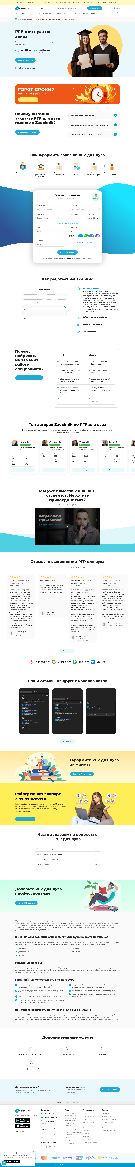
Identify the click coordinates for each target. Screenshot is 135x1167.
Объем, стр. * (75, 214)
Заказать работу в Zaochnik (29, 378)
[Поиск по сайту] (117, 13)
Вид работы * (42, 205)
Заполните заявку (91, 288)
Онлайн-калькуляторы (109, 1119)
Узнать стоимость (25, 60)
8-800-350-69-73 (75, 1087)
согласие (84, 258)
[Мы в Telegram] (42, 1133)
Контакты (93, 13)
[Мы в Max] (58, 1133)
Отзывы (66, 13)
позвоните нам (28, 1092)
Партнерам (86, 1133)
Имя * (40, 227)
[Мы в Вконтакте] (46, 1133)
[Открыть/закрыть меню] (16, 19)
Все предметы (69, 1143)
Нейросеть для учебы (108, 1131)
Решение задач (86, 580)
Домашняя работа (26, 580)
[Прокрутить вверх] (131, 1159)
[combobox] (50, 209)
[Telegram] (80, 235)
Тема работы (42, 214)
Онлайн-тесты (106, 1116)
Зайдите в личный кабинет (95, 317)
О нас (85, 1113)
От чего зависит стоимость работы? (50, 854)
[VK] (91, 235)
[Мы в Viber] (50, 1133)
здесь (17, 1092)
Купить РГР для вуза (26, 903)
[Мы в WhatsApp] (54, 1133)
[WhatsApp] (86, 235)
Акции (85, 13)
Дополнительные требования (67, 223)
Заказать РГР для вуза (82, 774)
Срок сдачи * (92, 214)
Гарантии (57, 13)
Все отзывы (67, 651)
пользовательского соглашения (58, 258)
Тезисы (52, 580)
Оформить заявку (95, 8)
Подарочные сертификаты (110, 1125)
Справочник (76, 13)
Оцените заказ (89, 332)
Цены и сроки (20, 13)
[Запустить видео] (67, 526)
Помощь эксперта (70, 1137)
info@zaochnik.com (50, 1117)
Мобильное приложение (109, 1128)
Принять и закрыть (12, 1161)
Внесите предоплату (92, 324)
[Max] (97, 235)
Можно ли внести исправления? (48, 870)
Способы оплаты (34, 13)
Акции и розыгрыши (89, 1128)
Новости (85, 1125)
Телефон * (74, 227)
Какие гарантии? (43, 865)
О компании (47, 13)
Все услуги (68, 1140)
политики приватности (70, 258)
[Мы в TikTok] (54, 1146)
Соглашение (7, 1157)
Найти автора (23, 470)
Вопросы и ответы (107, 1122)
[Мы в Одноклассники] (46, 1146)
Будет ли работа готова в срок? (48, 859)
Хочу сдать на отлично (27, 132)
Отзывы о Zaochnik (89, 1122)
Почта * (40, 240)
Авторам (44, 8)
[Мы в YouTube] (50, 1146)
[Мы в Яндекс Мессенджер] (42, 1137)
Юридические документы (91, 1142)
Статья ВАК (116, 580)
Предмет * (74, 205)
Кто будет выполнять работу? (47, 849)
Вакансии (86, 1131)
